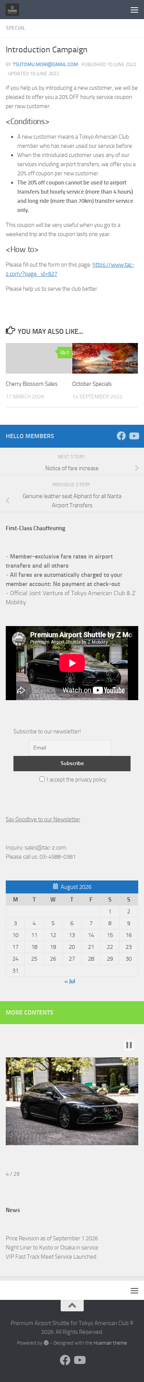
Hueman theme (110, 1343)
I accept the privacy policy (76, 779)
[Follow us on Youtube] (133, 435)
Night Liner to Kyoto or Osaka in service (52, 1247)
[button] (129, 1045)
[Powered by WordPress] (45, 1342)
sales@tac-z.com (45, 847)
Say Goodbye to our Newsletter (43, 819)
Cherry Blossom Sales (32, 383)
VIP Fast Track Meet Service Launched (51, 1256)
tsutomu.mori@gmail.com (45, 64)
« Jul (70, 981)
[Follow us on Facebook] (121, 435)
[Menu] (134, 9)
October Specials (92, 383)
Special (15, 28)
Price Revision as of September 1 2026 (52, 1238)
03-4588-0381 (58, 856)
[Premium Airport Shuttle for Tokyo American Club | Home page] (14, 9)
